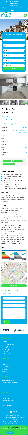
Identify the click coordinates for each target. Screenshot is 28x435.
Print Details (6, 160)
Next (25, 86)
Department (5, 38)
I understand (10, 432)
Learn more (19, 432)
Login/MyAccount (22, 7)
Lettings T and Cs (6, 396)
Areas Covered (5, 369)
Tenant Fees (5, 387)
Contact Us (4, 371)
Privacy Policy (8, 423)
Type (4, 48)
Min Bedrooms (6, 63)
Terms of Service (16, 423)
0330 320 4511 (15, 5)
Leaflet (18, 283)
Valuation (4, 385)
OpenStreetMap (22, 283)
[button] (14, 271)
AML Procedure (5, 398)
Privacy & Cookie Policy (7, 405)
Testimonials (5, 364)
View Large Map (14, 285)
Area (4, 43)
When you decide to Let (8, 380)
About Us (4, 362)
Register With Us (6, 366)
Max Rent (5, 58)
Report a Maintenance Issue (9, 7)
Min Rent (5, 53)
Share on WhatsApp (8, 163)
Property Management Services (10, 382)
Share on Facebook (17, 160)
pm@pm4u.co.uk (15, 3)
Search (14, 68)
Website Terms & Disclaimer (9, 403)
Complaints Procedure (7, 400)
